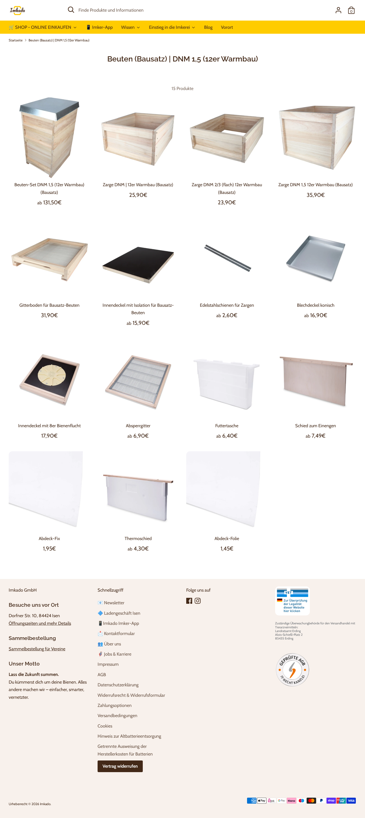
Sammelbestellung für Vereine (37, 649)
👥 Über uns (109, 644)
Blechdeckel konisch (315, 305)
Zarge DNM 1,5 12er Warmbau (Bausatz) (315, 184)
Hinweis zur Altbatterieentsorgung (129, 736)
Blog (208, 27)
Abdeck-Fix (49, 538)
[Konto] (338, 10)
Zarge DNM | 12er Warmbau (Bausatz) (138, 184)
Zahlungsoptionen (115, 705)
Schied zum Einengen (315, 425)
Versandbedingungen (117, 715)
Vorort (227, 27)
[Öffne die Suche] (71, 10)
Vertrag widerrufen (120, 766)
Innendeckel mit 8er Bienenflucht (49, 425)
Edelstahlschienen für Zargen (227, 305)
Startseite (16, 40)
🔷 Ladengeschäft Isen (119, 613)
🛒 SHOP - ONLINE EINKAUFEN (40, 27)
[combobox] (179, 10)
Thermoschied (138, 538)
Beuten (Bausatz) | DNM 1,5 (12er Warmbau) (59, 40)
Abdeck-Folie (227, 538)
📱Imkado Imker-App (118, 623)
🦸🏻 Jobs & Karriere (114, 654)
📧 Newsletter (111, 603)
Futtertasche (226, 425)
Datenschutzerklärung (118, 685)
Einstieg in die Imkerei (170, 27)
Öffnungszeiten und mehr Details (40, 623)
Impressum (108, 664)
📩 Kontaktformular (116, 633)
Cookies (105, 726)
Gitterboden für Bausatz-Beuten (49, 305)
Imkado (45, 804)
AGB (102, 674)
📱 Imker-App (99, 27)
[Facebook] (189, 601)
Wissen (128, 27)
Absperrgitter (138, 425)
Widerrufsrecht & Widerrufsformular (131, 695)
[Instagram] (198, 601)
